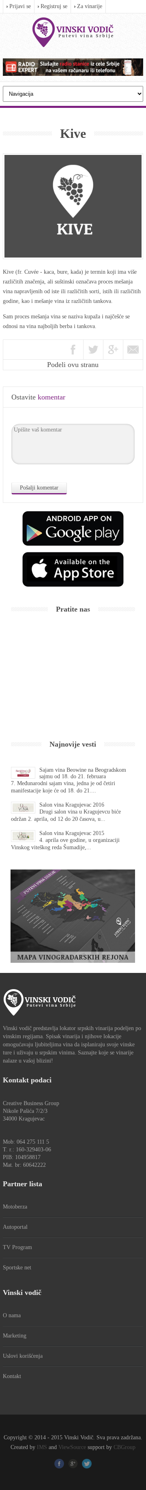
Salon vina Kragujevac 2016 (71, 805)
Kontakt (12, 1376)
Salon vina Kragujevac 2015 (71, 833)
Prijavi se (20, 6)
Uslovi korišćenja (23, 1356)
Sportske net (17, 1268)
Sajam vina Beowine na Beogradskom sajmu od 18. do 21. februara (82, 773)
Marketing (14, 1336)
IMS (42, 1447)
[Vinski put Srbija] (73, 32)
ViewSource (72, 1447)
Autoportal (15, 1227)
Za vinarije (89, 6)
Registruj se (54, 6)
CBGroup (124, 1447)
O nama (12, 1315)
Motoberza (15, 1207)
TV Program (17, 1247)
